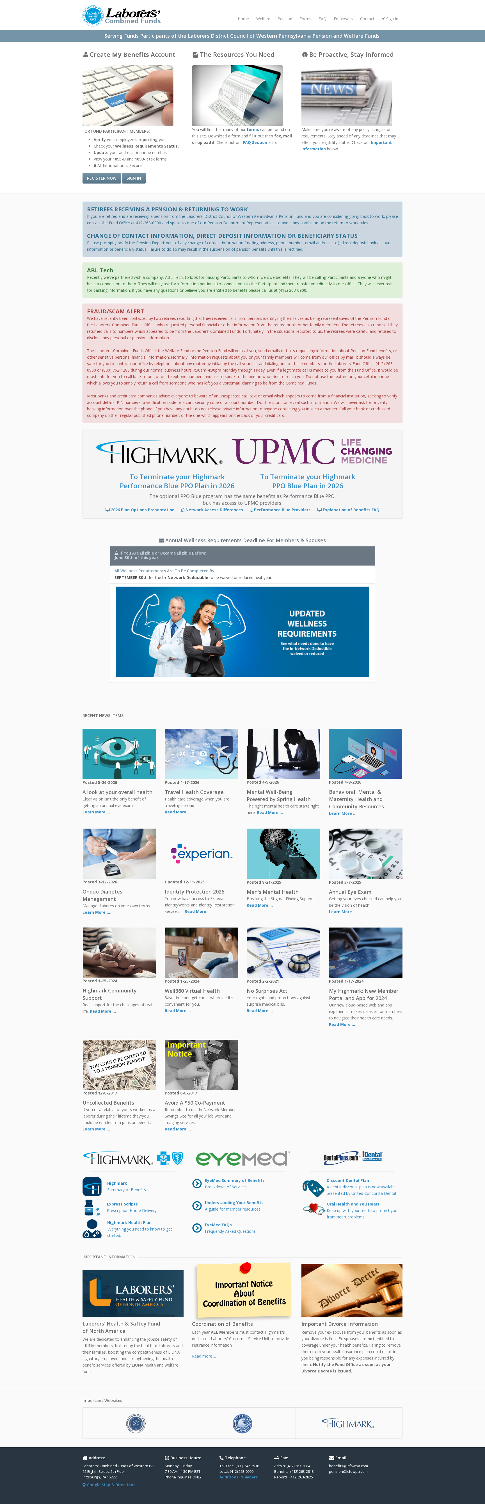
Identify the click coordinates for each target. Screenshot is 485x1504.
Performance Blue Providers (282, 509)
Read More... (197, 911)
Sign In (391, 18)
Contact (367, 18)
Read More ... (178, 812)
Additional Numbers (238, 1477)
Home (243, 18)
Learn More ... (96, 812)
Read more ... (204, 1356)
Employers (343, 18)
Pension (285, 18)
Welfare (263, 18)
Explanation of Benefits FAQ (350, 509)
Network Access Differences (214, 509)
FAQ (322, 18)
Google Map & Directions (110, 1484)
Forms (305, 18)
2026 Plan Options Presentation (143, 509)
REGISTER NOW (101, 178)
